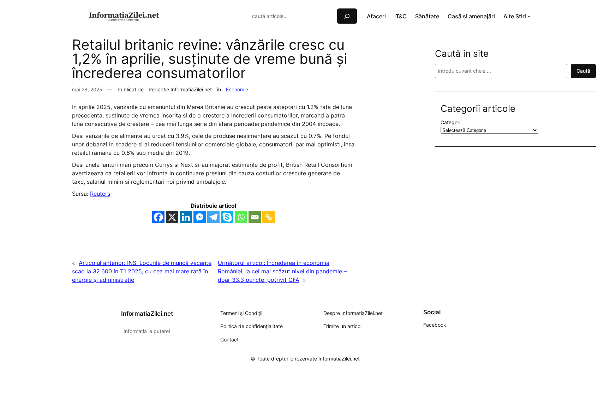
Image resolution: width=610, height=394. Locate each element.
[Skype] (227, 217)
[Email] (255, 217)
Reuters (100, 193)
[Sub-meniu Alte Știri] (529, 16)
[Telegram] (213, 217)
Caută (583, 71)
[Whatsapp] (241, 217)
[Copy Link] (268, 217)
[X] (172, 217)
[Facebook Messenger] (199, 217)
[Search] (347, 16)
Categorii (451, 122)
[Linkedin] (186, 217)
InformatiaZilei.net (147, 313)
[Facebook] (158, 217)
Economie (237, 89)
